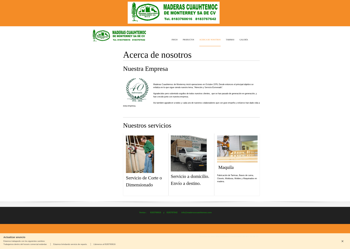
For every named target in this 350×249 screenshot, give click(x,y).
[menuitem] (175, 42)
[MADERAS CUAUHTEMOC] (118, 36)
